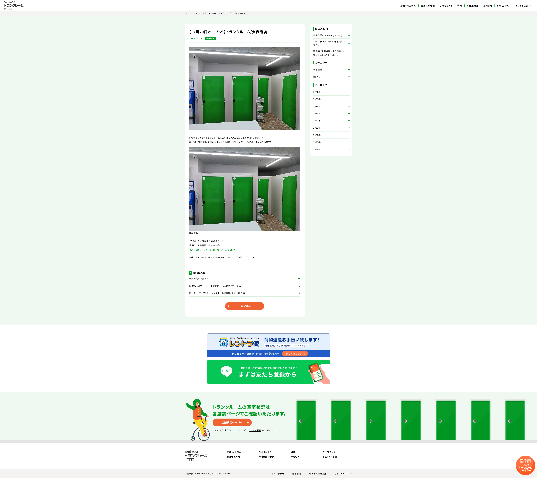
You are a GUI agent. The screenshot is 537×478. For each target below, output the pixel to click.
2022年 (317, 120)
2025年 (317, 99)
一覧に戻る (244, 306)
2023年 (317, 113)
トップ (187, 13)
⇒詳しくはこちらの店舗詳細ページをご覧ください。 (214, 249)
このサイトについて (343, 473)
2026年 (317, 91)
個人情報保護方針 (317, 473)
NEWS (316, 76)
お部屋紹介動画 (266, 456)
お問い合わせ (277, 473)
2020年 (317, 134)
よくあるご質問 (523, 5)
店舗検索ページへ (232, 422)
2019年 (317, 142)
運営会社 (296, 473)
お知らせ (487, 5)
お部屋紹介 (473, 5)
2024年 (317, 106)
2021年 (317, 127)
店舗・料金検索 (408, 5)
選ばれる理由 (428, 5)
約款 (459, 5)
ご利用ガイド (446, 5)
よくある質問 (255, 430)
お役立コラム (504, 5)
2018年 (317, 149)
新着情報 (317, 69)
